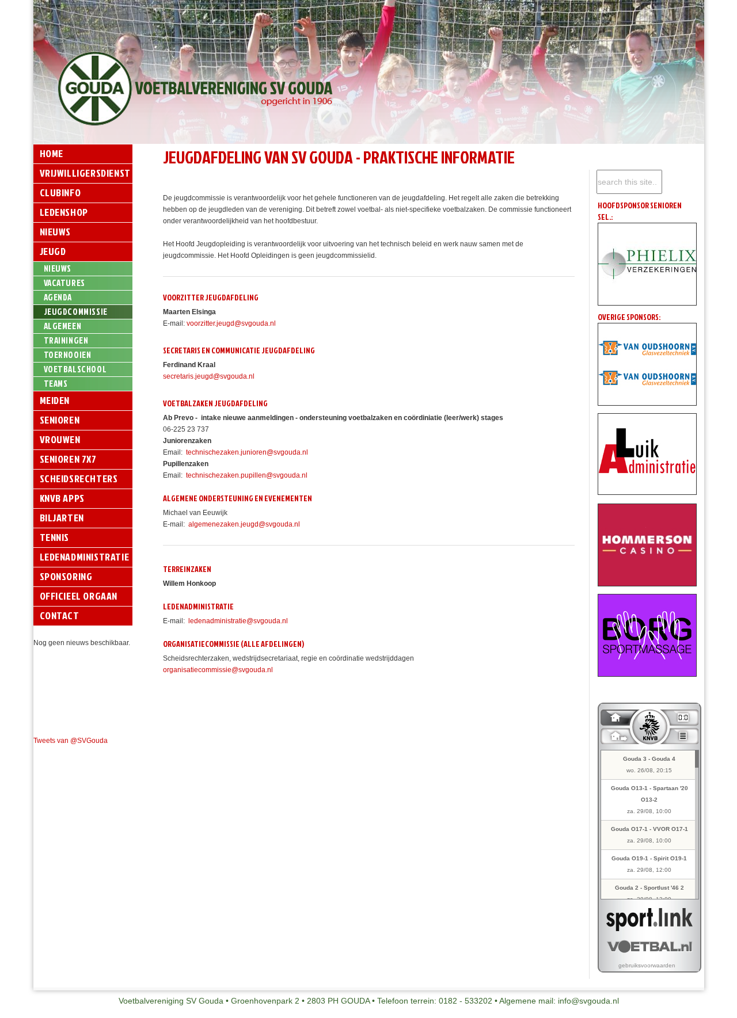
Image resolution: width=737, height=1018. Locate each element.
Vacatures (64, 283)
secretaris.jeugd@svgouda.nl (208, 376)
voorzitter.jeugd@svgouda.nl (231, 323)
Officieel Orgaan (79, 596)
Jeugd (53, 251)
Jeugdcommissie (76, 312)
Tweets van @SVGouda (70, 741)
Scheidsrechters (79, 478)
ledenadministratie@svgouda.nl (238, 621)
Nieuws (55, 231)
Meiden (55, 400)
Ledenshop (64, 212)
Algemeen (63, 326)
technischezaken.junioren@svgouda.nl (247, 452)
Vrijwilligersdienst (85, 173)
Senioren (60, 420)
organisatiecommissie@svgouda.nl (218, 670)
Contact (59, 615)
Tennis (55, 537)
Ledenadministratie (85, 557)
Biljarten (62, 517)
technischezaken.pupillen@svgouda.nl (246, 475)
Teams (56, 384)
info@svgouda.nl (588, 1000)
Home (51, 153)
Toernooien (68, 355)
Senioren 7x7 (68, 459)
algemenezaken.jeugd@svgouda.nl (244, 524)
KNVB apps (62, 498)
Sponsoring (66, 576)
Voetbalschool (75, 369)
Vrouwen (60, 439)
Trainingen (66, 340)
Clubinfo (60, 192)
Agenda (58, 297)
